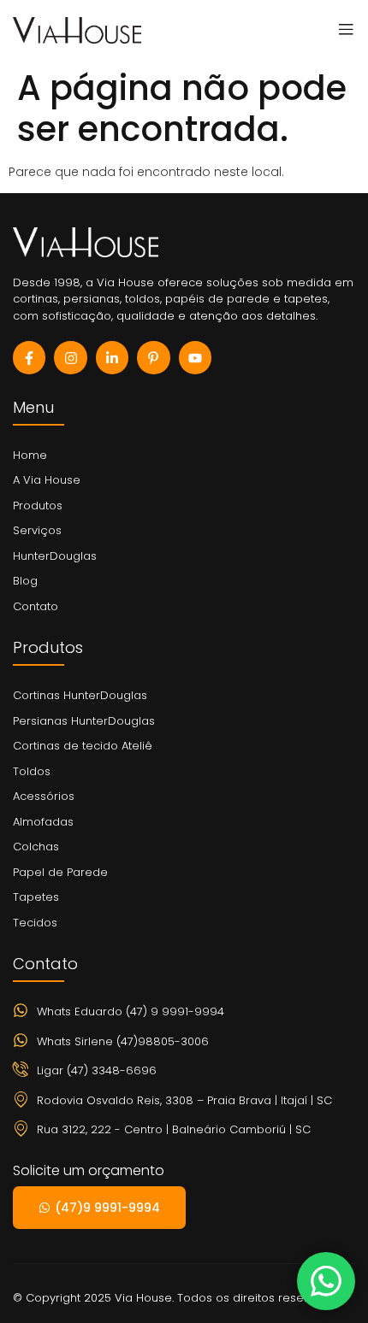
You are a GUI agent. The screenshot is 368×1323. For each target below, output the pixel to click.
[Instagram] (70, 357)
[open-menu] (341, 30)
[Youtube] (195, 357)
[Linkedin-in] (112, 357)
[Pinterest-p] (153, 357)
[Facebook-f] (29, 357)
